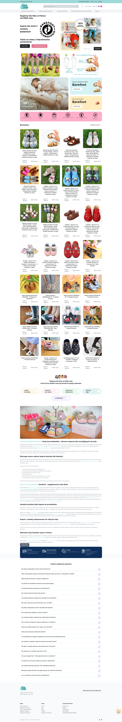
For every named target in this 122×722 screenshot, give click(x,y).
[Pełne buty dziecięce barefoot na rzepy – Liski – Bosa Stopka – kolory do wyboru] (71, 138)
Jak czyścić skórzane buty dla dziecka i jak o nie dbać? (36, 602)
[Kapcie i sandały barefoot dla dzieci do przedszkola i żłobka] (61, 406)
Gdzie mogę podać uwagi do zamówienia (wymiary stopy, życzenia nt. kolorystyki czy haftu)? (47, 573)
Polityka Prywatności (25, 712)
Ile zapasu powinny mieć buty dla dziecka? (51, 500)
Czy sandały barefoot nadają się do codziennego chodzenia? (38, 617)
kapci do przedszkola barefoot (33, 540)
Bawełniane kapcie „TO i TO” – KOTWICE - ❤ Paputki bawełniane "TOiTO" (71, 359)
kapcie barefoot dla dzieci (39, 446)
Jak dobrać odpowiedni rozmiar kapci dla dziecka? (35, 569)
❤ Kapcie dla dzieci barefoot (27, 11)
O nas (92, 1)
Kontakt (100, 1)
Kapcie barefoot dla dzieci (30, 441)
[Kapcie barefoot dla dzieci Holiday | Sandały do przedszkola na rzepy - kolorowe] (29, 139)
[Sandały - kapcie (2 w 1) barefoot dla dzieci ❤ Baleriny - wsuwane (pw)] (50, 249)
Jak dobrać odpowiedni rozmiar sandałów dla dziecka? (37, 607)
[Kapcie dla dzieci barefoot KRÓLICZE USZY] (50, 315)
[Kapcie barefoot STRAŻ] (71, 315)
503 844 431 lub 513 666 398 (26, 1)
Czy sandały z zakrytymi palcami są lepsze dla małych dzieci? (39, 641)
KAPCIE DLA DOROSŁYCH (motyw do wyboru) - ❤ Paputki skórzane (92, 359)
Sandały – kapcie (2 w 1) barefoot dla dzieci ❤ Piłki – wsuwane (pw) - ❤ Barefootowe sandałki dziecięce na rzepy (71, 264)
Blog (42, 709)
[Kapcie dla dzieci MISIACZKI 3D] (71, 284)
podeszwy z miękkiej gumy (44, 448)
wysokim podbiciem (65, 524)
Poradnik (97, 11)
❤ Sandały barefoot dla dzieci (45, 11)
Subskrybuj (97, 48)
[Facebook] (99, 6)
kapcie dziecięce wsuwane (59, 514)
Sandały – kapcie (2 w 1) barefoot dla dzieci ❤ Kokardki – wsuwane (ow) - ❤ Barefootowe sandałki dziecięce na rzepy (30, 264)
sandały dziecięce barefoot (54, 446)
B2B (96, 1)
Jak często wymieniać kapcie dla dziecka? (33, 593)
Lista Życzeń (66, 711)
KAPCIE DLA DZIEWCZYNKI (70, 32)
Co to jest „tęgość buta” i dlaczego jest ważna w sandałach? (38, 656)
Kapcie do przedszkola (29, 484)
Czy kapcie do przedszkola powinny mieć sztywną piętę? (37, 583)
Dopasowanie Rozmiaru (84, 1)
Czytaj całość (25, 544)
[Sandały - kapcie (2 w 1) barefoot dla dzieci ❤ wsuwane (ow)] (92, 249)
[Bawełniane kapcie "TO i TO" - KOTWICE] (71, 346)
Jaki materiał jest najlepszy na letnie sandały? (34, 612)
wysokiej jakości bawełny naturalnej (36, 537)
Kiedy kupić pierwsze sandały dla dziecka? (33, 631)
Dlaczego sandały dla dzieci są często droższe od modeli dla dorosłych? (41, 670)
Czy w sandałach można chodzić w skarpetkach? (35, 675)
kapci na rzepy (34, 512)
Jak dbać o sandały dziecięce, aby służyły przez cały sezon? (38, 646)
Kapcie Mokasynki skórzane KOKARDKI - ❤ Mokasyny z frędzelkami (29, 297)
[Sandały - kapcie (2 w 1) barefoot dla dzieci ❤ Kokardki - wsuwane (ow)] (29, 249)
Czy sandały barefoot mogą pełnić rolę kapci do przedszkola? (38, 598)
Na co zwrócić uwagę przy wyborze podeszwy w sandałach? (38, 622)
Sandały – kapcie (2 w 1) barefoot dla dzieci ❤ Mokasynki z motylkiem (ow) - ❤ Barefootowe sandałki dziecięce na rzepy (51, 361)
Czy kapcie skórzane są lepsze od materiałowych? (35, 588)
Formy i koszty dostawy (25, 709)
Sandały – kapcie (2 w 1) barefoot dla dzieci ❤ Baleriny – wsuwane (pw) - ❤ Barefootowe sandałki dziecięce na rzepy (50, 264)
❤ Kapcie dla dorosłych (62, 11)
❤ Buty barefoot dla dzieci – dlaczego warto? (81, 11)
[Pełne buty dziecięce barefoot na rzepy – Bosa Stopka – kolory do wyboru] (29, 174)
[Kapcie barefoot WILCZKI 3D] (92, 284)
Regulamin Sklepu (24, 711)
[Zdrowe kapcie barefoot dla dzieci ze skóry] (92, 19)
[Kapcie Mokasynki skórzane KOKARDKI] (29, 284)
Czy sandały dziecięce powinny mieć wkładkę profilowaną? (38, 665)
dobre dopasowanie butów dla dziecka (90, 461)
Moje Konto (65, 706)
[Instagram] (101, 6)
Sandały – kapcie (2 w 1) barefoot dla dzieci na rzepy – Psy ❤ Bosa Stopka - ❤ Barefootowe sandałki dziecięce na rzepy (71, 228)
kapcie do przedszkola (33, 487)
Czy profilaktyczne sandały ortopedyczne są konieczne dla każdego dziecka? (43, 636)
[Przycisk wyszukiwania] (77, 6)
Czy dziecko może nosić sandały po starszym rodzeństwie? (38, 660)
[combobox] (59, 6)
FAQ (42, 707)
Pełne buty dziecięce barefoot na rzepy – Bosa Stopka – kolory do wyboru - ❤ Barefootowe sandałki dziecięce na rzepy (29, 189)
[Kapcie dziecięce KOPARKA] (92, 315)
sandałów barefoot (51, 540)
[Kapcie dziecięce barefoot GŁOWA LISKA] (29, 315)
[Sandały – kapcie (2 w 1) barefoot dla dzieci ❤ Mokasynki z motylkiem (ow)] (50, 346)
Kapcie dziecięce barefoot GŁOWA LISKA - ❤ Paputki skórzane (29, 328)
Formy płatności (24, 706)
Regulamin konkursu (46, 712)
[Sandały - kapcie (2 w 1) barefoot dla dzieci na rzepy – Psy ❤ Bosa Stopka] (71, 213)
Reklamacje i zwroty (25, 707)
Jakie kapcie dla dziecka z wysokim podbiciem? (35, 578)
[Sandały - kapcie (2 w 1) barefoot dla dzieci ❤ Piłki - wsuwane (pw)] (71, 249)
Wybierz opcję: (34, 161)
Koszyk (64, 707)
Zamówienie (66, 709)
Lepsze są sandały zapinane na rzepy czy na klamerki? (36, 627)
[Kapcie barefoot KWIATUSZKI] (29, 346)
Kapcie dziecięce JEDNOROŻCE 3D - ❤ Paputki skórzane (51, 297)
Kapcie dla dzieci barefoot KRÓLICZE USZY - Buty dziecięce (50, 328)
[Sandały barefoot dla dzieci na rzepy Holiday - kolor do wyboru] (50, 138)
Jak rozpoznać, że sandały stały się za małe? (34, 651)
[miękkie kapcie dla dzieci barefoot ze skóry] (70, 23)
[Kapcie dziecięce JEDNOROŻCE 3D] (50, 284)
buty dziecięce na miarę (87, 522)
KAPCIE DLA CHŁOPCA (92, 27)
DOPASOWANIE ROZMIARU (70, 712)
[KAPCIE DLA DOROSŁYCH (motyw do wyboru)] (92, 346)
